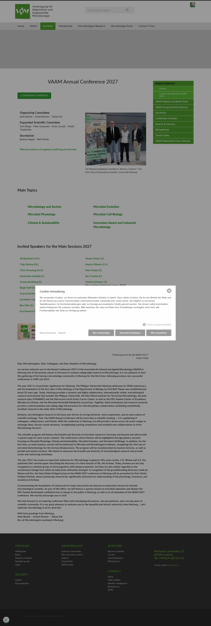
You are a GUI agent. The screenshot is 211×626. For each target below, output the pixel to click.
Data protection (48, 333)
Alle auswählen (159, 333)
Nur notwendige (101, 333)
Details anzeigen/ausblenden (159, 325)
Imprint (62, 333)
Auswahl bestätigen (130, 333)
